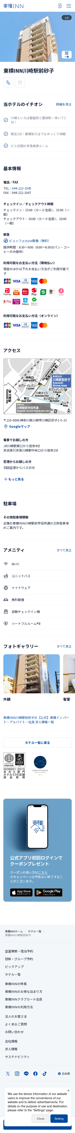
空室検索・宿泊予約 (19, 951)
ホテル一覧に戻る (37, 742)
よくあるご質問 (16, 1024)
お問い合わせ (14, 1032)
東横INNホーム (14, 931)
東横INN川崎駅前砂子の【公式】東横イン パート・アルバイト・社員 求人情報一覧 (36, 719)
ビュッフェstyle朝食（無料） (30, 240)
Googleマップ (19, 426)
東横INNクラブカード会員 (23, 999)
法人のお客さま (16, 1016)
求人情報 (11, 1049)
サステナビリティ (17, 1056)
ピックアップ (14, 966)
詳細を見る (64, 104)
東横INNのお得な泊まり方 (23, 991)
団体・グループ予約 (19, 959)
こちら (43, 872)
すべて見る (64, 550)
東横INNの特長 (16, 984)
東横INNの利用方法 (19, 1007)
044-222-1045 (21, 188)
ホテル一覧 (34, 931)
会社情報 (11, 1041)
